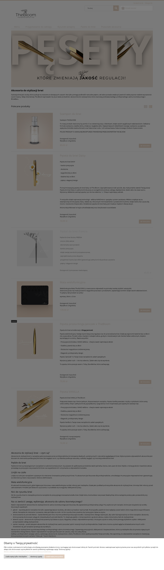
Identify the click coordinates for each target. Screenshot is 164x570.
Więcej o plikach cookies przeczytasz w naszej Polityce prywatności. (27, 551)
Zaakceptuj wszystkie (54, 556)
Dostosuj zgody (36, 556)
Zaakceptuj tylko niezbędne (16, 556)
